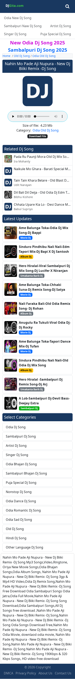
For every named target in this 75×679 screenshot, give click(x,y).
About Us (45, 673)
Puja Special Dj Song (55, 34)
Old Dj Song (22, 56)
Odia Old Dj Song (44, 56)
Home (6, 56)
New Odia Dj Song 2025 (37, 42)
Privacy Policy (26, 673)
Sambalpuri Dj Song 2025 (37, 49)
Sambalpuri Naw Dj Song (23, 26)
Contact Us (63, 673)
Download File (37, 136)
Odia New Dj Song (17, 18)
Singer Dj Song (15, 34)
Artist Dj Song (60, 26)
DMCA (8, 673)
